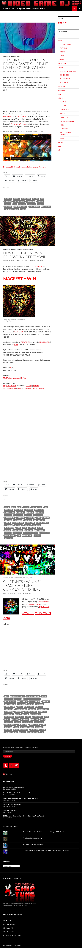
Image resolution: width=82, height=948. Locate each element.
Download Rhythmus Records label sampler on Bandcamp (24, 167)
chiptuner (8, 520)
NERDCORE (64, 129)
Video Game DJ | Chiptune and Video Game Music (24, 8)
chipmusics (20, 517)
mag (24, 527)
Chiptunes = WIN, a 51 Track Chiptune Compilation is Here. (22, 585)
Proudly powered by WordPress (12, 945)
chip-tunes (39, 512)
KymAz (7, 719)
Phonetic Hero (27, 722)
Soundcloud (27, 388)
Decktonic (8, 711)
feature (27, 525)
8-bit (13, 507)
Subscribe (7, 756)
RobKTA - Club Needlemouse (33, 844)
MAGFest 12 (18, 332)
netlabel (22, 204)
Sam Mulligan (22, 724)
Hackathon (61, 86)
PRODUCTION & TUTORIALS (65, 133)
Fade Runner (31, 201)
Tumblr (34, 388)
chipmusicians (9, 517)
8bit (19, 507)
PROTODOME (39, 722)
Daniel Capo (9, 709)
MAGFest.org (7, 378)
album (44, 696)
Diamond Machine (30, 711)
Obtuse (17, 722)
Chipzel (20, 706)
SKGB (43, 724)
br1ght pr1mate (10, 701)
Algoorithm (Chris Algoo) (13, 699)
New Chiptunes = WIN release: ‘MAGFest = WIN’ (25, 255)
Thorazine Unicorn (11, 732)
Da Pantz (39, 706)
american (8, 199)
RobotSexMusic (9, 116)
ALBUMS (6, 56)
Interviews (61, 90)
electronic (18, 525)
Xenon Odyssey (33, 732)
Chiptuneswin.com (9, 386)
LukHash (15, 719)
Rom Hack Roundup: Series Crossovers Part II (18, 793)
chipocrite (30, 517)
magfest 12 (28, 530)
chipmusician (38, 515)
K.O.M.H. (28, 717)
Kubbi (16, 345)
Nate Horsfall (44, 342)
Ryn (19, 535)
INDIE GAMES (64, 75)
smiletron (8, 727)
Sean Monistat (34, 724)
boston (16, 199)
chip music (29, 510)
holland (8, 204)
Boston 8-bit (26, 199)
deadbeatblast (43, 709)
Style (59, 146)
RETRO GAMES (65, 79)
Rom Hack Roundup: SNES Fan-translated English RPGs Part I (43, 832)
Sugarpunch (46, 206)
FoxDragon (36, 525)
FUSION (62, 113)
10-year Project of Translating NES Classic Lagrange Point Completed (46, 850)
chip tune (30, 512)
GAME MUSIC (64, 117)
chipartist (8, 515)
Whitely (22, 732)
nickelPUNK (31, 204)
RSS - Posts (8, 774)
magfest (7, 530)
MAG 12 (40, 527)
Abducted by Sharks (17, 696)
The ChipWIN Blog (9, 388)
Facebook (16, 378)
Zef (42, 732)
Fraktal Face (9, 714)
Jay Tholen (19, 717)
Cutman (23, 71)
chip (42, 199)
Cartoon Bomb (35, 701)
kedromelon (38, 717)
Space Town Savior (27, 727)
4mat (6, 696)
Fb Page (36, 386)
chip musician (39, 510)
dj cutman (8, 525)
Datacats (32, 709)
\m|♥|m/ (7, 507)
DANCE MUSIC (65, 109)
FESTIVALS (63, 48)
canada (35, 199)
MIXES (62, 125)
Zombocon (8, 538)
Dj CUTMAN (25, 342)
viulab (23, 209)
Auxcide (26, 507)
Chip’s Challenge (10, 704)
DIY (59, 36)
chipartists (18, 515)
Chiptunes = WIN (35, 266)
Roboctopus (45, 533)
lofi (15, 204)
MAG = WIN (32, 527)
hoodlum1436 (23, 261)
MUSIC (18, 56)
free (17, 714)
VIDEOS (60, 150)
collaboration (18, 522)
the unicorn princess (11, 209)
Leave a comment (35, 71)
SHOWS (62, 52)
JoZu (59, 94)
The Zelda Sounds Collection (32, 838)
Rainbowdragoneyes (31, 533)
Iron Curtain (9, 717)
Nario (43, 719)
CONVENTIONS (65, 44)
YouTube (41, 388)
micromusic (24, 719)
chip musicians (9, 512)
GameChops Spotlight (67, 121)
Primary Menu (79, 8)
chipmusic (28, 515)
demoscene (18, 711)
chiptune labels (19, 201)
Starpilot (39, 727)
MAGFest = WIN (17, 530)
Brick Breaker (22, 701)
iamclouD (25, 714)
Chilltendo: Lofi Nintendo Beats (13, 787)
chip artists (19, 510)
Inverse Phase (9, 527)
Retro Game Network (10, 924)
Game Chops (62, 63)
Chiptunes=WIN (34, 604)
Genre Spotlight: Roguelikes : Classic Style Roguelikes (20, 799)
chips (38, 517)
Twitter (23, 378)
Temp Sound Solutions (38, 729)
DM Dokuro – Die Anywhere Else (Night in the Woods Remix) (23, 816)
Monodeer (34, 719)
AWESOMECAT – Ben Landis (33, 699)
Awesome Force (37, 507)
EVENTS (60, 40)
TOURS (62, 56)
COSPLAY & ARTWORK (68, 71)
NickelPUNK (23, 116)
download (42, 711)
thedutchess (27, 535)
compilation (30, 522)
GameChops (7, 920)
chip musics (20, 512)
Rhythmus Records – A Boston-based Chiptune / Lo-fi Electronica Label (26, 64)
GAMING (26, 249)
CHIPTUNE (12, 56)
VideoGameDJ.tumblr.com (12, 932)
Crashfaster (29, 706)
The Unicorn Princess (18, 124)
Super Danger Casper (21, 729)
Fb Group (29, 386)
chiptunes (28, 520)
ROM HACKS (64, 83)
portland (8, 206)
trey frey (37, 535)
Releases (62, 138)
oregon (40, 204)
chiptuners (18, 520)
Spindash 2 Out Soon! (10, 810)
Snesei (16, 727)
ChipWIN (7, 522)
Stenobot (8, 729)
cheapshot (46, 701)
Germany (40, 201)
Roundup (61, 142)
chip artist (8, 510)
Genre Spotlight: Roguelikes (12, 804)
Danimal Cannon (42, 522)
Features (19, 249)
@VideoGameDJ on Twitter (12, 936)
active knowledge (33, 696)
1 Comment (28, 593)
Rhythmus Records (20, 206)
